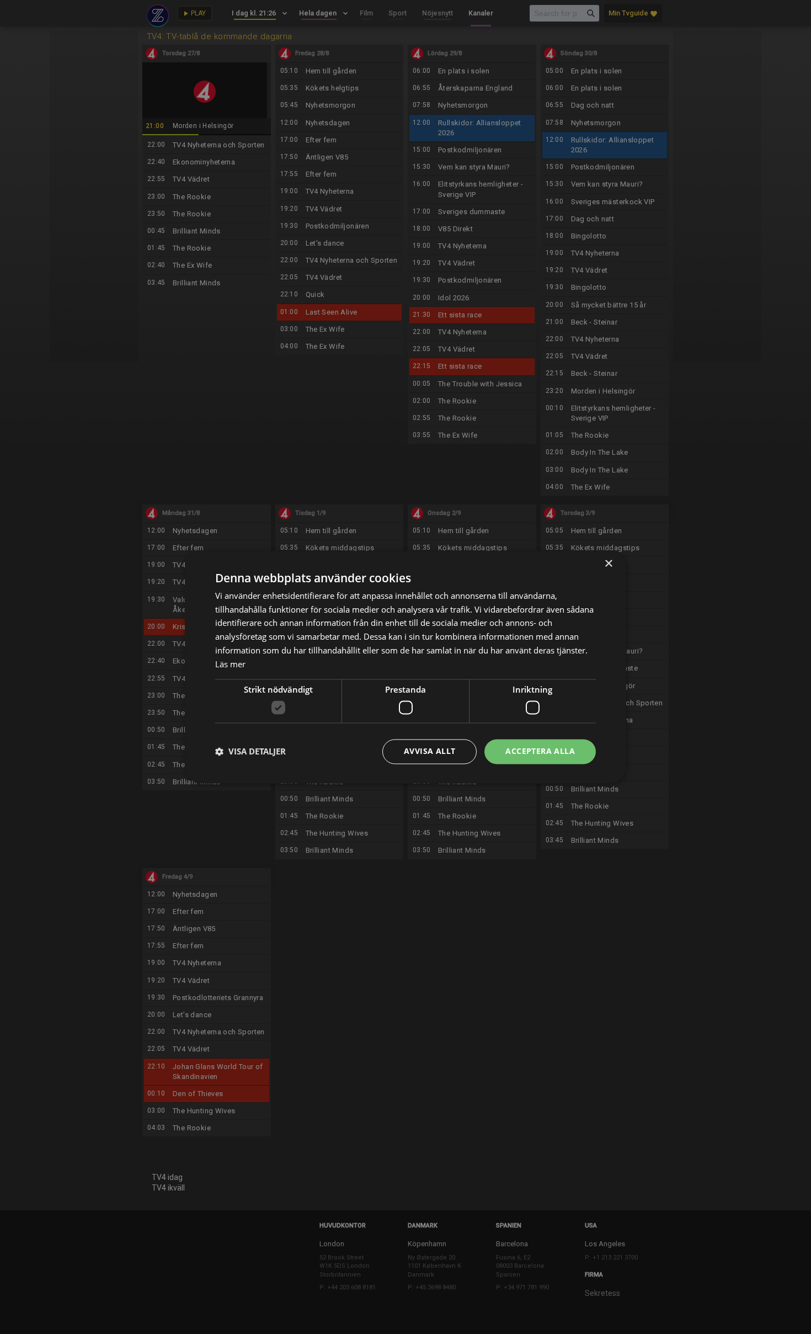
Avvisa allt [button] (429, 751)
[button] (250, 752)
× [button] (608, 564)
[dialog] (405, 667)
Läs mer (230, 663)
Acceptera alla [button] (540, 751)
